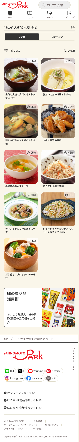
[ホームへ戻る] (15, 5)
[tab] (57, 36)
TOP (5, 339)
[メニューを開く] (74, 5)
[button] (54, 5)
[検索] (43, 5)
